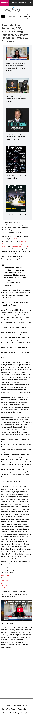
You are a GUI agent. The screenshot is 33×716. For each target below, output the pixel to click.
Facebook (4, 580)
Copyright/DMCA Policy (11, 713)
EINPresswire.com (19, 239)
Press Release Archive (19, 705)
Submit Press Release (9, 709)
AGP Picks (4, 3)
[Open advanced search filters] (25, 16)
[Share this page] (30, 16)
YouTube (4, 588)
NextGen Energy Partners (20, 246)
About (8, 705)
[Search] (21, 16)
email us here (5, 575)
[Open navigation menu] (3, 16)
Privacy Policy (25, 713)
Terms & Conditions (24, 709)
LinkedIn (4, 585)
